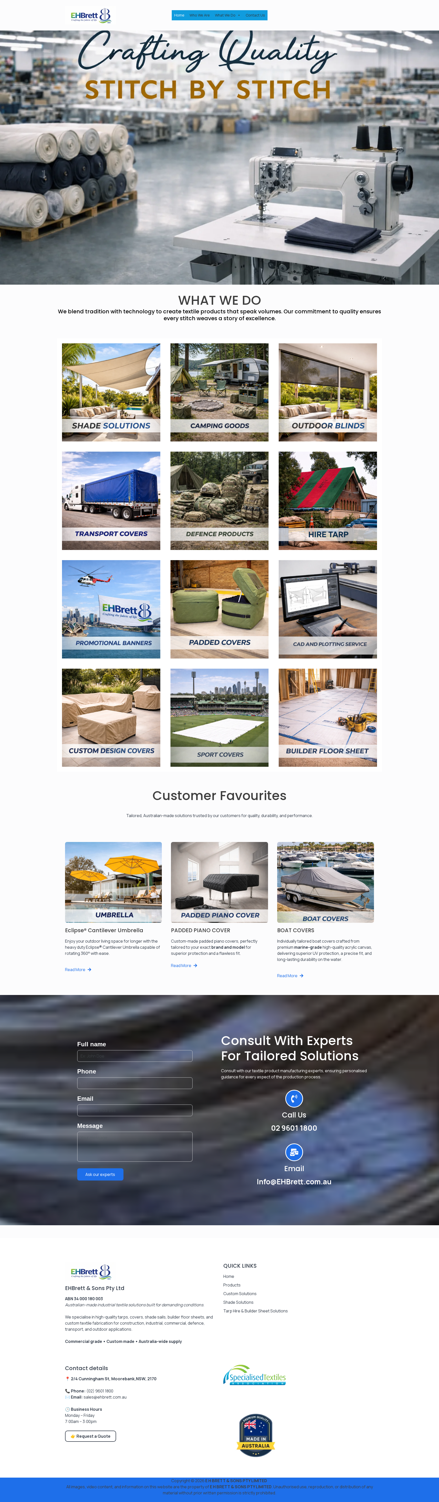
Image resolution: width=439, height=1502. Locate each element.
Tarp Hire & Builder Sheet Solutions (255, 1311)
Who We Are (200, 15)
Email (85, 1098)
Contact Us (255, 15)
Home (179, 15)
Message (90, 1125)
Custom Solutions (240, 1293)
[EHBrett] (90, 15)
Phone (86, 1071)
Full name (91, 1044)
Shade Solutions (238, 1302)
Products (232, 1285)
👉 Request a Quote (91, 1436)
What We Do (225, 15)
